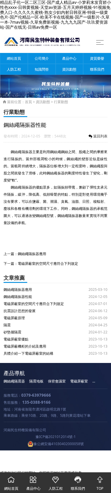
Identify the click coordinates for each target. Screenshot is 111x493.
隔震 (7, 324)
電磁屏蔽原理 (14, 317)
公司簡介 (42, 58)
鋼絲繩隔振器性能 (18, 296)
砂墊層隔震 (12, 332)
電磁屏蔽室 (79, 381)
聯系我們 (97, 69)
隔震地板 (36, 381)
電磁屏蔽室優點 (16, 339)
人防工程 (14, 69)
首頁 (28, 101)
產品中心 (69, 58)
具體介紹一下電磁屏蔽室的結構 (28, 353)
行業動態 (61, 101)
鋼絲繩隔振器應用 (32, 253)
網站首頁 (14, 58)
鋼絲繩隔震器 (14, 381)
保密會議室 (57, 381)
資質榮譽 (97, 58)
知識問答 (42, 69)
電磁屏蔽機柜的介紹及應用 (25, 346)
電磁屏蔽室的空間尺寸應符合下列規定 (48, 263)
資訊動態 (69, 69)
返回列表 (100, 136)
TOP (100, 483)
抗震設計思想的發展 (20, 310)
